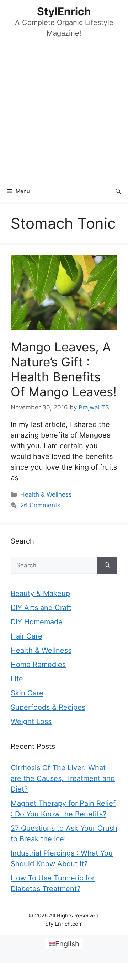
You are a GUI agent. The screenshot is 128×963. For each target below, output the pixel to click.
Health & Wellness (46, 494)
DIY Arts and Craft (41, 607)
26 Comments (40, 505)
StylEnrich (64, 11)
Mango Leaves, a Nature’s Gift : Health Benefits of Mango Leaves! (64, 369)
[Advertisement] (64, 113)
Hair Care (26, 636)
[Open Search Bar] (118, 191)
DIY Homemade (37, 622)
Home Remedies (38, 664)
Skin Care (27, 693)
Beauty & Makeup (40, 593)
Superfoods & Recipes (48, 707)
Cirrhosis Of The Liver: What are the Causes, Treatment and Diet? (63, 778)
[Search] (107, 565)
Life (17, 678)
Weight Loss (31, 721)
